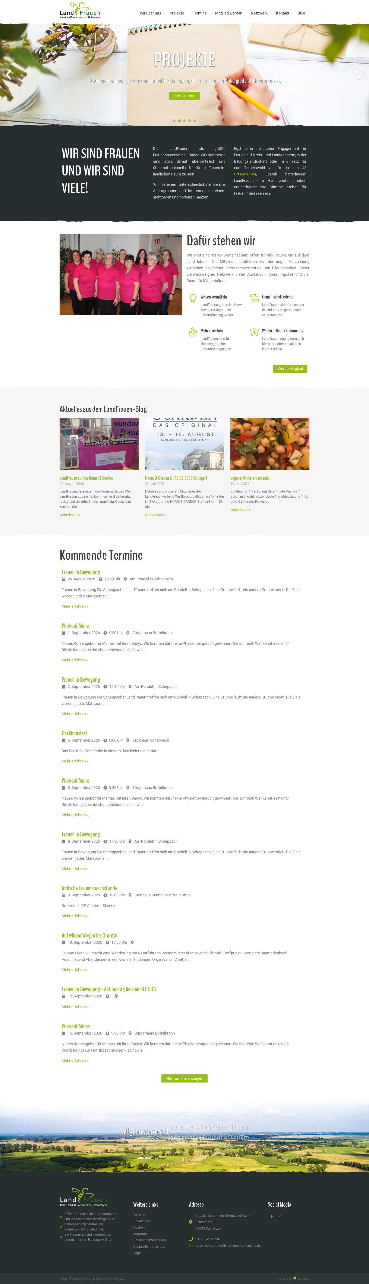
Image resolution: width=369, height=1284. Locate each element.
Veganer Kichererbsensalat (250, 478)
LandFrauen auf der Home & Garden (86, 478)
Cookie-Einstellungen (149, 1247)
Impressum (141, 1234)
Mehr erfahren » (75, 606)
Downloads (141, 1221)
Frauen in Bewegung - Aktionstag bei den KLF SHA (109, 989)
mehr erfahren (184, 96)
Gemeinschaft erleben (278, 296)
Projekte (177, 13)
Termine (200, 13)
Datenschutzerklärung (149, 1240)
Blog (301, 13)
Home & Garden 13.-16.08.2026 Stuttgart (176, 478)
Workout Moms (76, 626)
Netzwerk (259, 13)
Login (137, 1253)
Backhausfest (74, 733)
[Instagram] (280, 1216)
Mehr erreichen (212, 330)
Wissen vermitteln (214, 296)
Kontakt (282, 13)
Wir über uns (150, 13)
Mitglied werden (228, 13)
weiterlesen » (70, 515)
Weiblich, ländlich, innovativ (282, 330)
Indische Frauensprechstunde (89, 888)
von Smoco (303, 1278)
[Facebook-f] (271, 1216)
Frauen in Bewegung (81, 572)
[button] (8, 74)
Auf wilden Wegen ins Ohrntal (89, 935)
